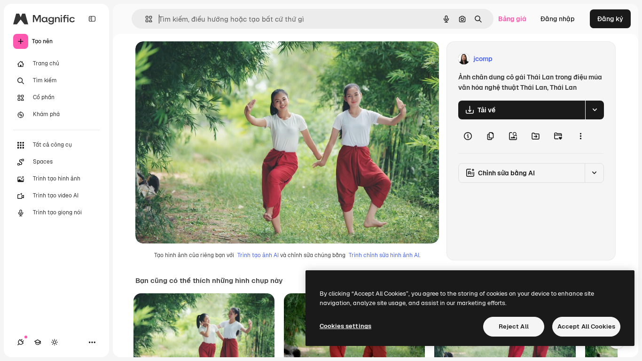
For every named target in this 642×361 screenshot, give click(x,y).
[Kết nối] (20, 342)
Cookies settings (345, 326)
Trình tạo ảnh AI (258, 255)
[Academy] (37, 342)
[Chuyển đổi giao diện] (54, 342)
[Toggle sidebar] (92, 18)
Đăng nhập (557, 19)
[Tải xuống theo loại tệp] (594, 110)
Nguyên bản (202, 59)
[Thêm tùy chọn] (580, 136)
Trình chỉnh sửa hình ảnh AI (384, 255)
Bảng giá (512, 19)
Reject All (514, 326)
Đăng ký (610, 19)
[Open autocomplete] (145, 19)
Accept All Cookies (586, 326)
